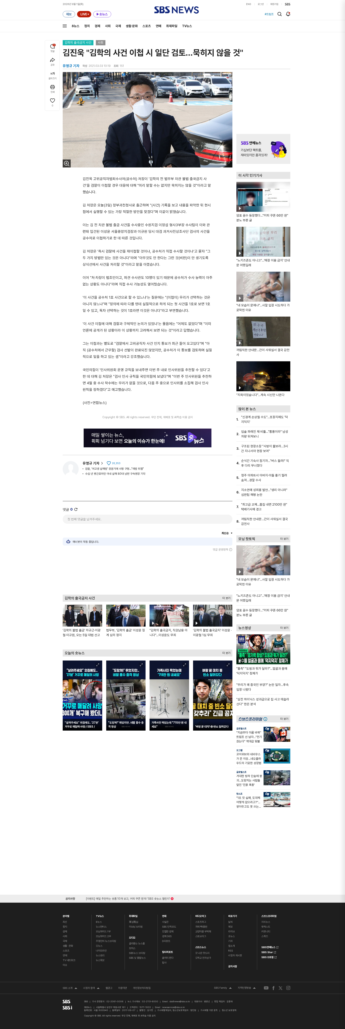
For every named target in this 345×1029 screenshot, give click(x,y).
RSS (230, 950)
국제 (118, 26)
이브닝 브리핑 (136, 926)
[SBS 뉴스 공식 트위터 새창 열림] (280, 988)
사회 (108, 26)
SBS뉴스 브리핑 (137, 953)
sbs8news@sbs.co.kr (180, 1001)
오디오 (132, 936)
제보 (230, 926)
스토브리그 (200, 936)
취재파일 (171, 26)
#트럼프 (269, 14)
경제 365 (167, 936)
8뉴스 (75, 26)
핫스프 (239, 793)
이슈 (65, 965)
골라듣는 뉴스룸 (137, 943)
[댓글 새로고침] (75, 509)
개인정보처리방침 (142, 987)
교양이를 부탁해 (203, 931)
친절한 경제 (167, 931)
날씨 (230, 921)
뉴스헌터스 (101, 926)
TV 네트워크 (69, 960)
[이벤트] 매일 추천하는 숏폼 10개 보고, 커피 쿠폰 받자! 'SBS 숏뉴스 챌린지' (128, 898)
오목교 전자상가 (203, 957)
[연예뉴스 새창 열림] (263, 149)
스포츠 (147, 26)
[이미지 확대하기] (67, 163)
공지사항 (232, 966)
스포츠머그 (200, 921)
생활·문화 (132, 26)
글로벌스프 (241, 728)
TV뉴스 (187, 26)
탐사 (164, 962)
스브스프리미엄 (269, 915)
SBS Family (223, 988)
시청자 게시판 (235, 955)
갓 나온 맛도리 (202, 953)
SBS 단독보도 (169, 926)
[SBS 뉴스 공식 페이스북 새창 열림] (274, 988)
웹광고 (109, 987)
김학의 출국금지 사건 (78, 43)
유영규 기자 (91, 463)
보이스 (132, 948)
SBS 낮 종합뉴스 (137, 957)
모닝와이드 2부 (103, 936)
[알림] (288, 14)
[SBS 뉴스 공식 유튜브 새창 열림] (266, 988)
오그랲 (239, 750)
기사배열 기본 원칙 (209, 1010)
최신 (65, 921)
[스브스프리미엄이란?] (266, 718)
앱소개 (231, 945)
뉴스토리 (100, 955)
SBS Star (267, 952)
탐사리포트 (167, 951)
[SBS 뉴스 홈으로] (176, 10)
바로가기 (232, 915)
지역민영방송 (247, 988)
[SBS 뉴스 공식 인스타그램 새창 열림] (288, 988)
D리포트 (166, 941)
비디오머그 (200, 915)
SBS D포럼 (267, 957)
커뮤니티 (265, 931)
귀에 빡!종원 (201, 926)
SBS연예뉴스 (268, 947)
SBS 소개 (70, 988)
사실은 (165, 921)
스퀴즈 (264, 936)
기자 (230, 941)
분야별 (66, 915)
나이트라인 (101, 950)
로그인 (261, 4)
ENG (248, 4)
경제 (97, 26)
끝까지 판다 (167, 957)
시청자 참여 (91, 988)
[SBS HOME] (287, 4)
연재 (164, 915)
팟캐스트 (265, 926)
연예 (158, 26)
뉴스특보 (100, 960)
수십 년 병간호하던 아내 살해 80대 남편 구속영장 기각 (115, 473)
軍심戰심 (133, 921)
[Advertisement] (147, 573)
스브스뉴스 (200, 946)
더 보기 (225, 597)
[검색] (280, 14)
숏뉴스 (231, 936)
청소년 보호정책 (229, 1010)
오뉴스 (99, 945)
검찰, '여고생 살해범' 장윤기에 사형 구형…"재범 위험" (114, 468)
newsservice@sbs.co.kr (173, 1007)
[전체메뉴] (64, 26)
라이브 (231, 931)
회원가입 (274, 4)
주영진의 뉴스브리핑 (106, 941)
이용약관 (122, 987)
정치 (87, 26)
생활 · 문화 (68, 945)
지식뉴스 (265, 921)
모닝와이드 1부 (103, 931)
